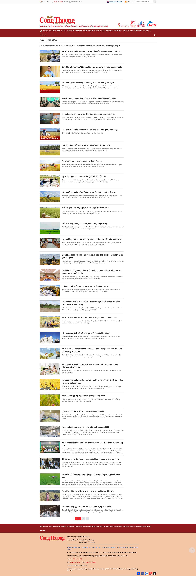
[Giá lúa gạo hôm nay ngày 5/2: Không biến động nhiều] (50, 212)
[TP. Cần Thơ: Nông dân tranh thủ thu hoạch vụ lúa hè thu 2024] (50, 322)
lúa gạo (52, 40)
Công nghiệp (87, 30)
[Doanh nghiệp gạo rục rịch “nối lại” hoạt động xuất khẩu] (50, 511)
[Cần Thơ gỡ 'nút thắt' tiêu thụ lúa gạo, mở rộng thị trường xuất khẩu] (50, 71)
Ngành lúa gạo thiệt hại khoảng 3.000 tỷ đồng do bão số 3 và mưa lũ (91, 239)
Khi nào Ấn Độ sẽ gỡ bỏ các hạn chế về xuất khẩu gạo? (86, 333)
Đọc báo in (59, 26)
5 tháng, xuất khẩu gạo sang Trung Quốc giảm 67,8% (85, 286)
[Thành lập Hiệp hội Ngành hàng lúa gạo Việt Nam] (50, 400)
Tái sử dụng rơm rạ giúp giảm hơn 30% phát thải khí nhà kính (89, 98)
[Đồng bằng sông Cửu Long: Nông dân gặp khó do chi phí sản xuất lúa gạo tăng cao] (50, 259)
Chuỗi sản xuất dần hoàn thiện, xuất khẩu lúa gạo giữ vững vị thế (90, 459)
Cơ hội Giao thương (101, 26)
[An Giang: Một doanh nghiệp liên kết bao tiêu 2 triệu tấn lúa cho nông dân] (50, 447)
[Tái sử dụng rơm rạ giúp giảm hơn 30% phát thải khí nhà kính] (50, 103)
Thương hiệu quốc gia (47, 26)
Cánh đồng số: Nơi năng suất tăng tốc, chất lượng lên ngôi (88, 83)
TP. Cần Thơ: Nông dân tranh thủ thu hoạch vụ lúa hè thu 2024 (89, 318)
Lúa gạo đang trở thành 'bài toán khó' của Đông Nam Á (86, 145)
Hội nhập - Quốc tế (129, 30)
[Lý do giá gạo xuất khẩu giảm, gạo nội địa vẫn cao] (50, 181)
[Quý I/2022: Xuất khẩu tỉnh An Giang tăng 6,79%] (50, 416)
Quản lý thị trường (67, 30)
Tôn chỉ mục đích (122, 547)
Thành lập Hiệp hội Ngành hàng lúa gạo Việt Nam (83, 396)
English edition (115, 2)
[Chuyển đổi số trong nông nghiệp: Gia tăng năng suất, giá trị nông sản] (50, 479)
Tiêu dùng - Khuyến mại (143, 30)
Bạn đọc (42, 35)
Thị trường (109, 30)
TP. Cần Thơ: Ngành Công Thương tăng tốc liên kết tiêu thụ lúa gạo (91, 51)
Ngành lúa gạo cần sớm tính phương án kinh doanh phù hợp (88, 192)
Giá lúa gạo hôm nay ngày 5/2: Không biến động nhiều (86, 208)
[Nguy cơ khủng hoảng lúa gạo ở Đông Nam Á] (50, 165)
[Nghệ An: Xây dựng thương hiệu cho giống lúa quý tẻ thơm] (50, 495)
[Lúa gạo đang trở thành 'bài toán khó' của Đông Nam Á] (50, 149)
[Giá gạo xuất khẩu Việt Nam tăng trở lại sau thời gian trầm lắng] (50, 134)
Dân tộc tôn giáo (87, 26)
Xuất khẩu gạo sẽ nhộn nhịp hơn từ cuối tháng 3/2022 (85, 427)
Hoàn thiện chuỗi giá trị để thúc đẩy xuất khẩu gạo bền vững (88, 114)
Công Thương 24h (54, 30)
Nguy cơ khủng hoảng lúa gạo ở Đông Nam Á (82, 161)
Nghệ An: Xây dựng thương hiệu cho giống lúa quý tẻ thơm (88, 491)
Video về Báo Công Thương (91, 547)
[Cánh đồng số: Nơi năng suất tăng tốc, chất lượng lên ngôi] (50, 87)
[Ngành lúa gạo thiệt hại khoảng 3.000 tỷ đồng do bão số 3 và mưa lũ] (50, 243)
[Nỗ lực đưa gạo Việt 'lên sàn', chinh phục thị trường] (50, 228)
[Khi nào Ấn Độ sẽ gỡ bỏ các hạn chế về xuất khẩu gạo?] (50, 337)
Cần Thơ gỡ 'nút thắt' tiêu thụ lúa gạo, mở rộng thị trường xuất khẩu (92, 67)
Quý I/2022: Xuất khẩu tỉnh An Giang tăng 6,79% (83, 411)
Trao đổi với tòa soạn (108, 547)
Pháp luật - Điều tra (98, 30)
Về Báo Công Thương (74, 547)
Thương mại (78, 30)
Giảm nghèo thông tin (72, 26)
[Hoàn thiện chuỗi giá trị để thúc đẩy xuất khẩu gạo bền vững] (50, 118)
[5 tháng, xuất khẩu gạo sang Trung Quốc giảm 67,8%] (50, 290)
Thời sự (45, 30)
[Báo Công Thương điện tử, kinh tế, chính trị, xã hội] (57, 20)
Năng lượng (118, 30)
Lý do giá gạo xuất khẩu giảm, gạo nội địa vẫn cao (84, 177)
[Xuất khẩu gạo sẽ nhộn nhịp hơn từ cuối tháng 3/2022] (50, 431)
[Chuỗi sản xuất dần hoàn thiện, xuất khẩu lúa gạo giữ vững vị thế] (50, 463)
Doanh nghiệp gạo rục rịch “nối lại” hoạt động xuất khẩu (86, 507)
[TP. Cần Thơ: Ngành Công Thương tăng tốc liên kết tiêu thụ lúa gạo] (50, 56)
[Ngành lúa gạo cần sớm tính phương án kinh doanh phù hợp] (50, 196)
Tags (42, 40)
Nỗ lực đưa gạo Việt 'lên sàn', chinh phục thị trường (84, 224)
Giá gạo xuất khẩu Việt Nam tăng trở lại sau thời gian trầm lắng (89, 130)
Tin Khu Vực (125, 26)
